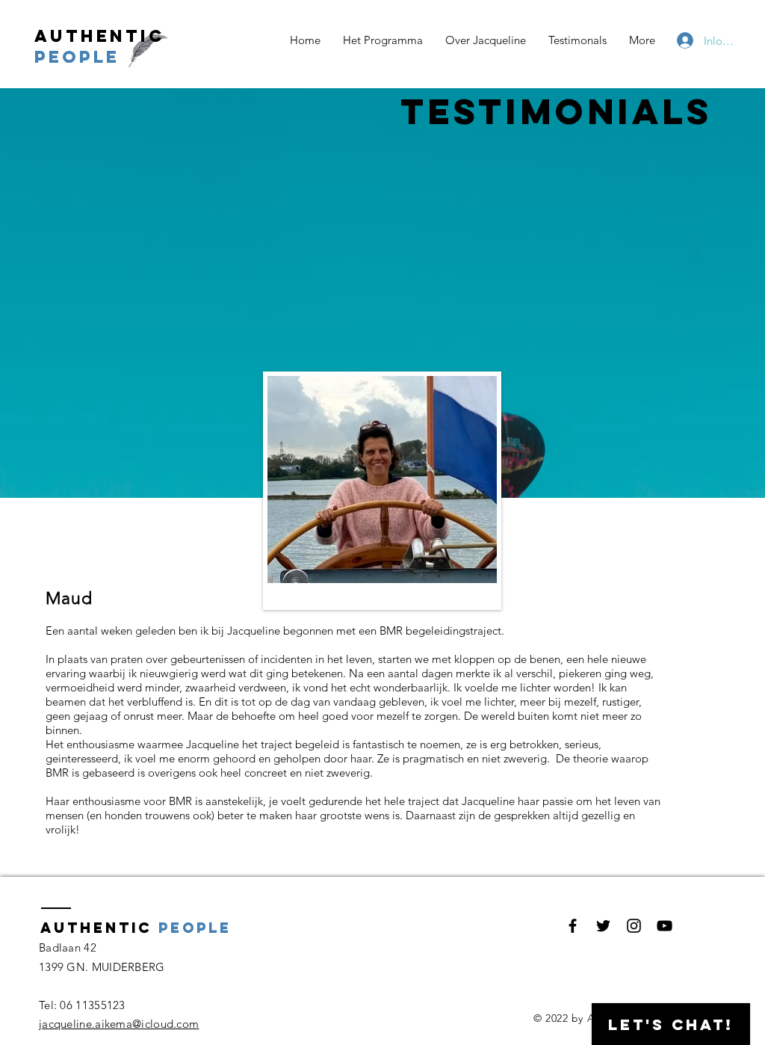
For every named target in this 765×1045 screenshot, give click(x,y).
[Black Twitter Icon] (603, 925)
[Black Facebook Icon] (572, 925)
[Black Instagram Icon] (634, 925)
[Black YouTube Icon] (664, 925)
